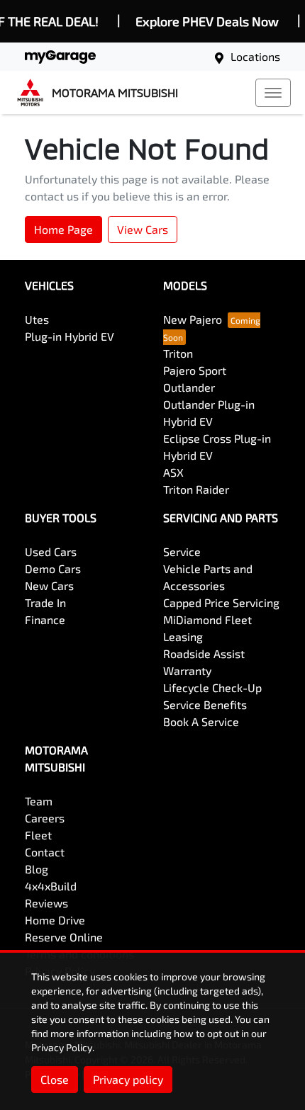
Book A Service (201, 721)
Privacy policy (128, 1079)
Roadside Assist (204, 653)
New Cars (49, 585)
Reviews (46, 903)
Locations (255, 56)
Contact (45, 852)
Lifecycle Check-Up (212, 687)
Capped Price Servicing (221, 602)
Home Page (63, 229)
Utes (37, 319)
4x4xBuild (51, 886)
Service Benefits (205, 704)
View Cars (142, 229)
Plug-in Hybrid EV (69, 336)
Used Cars (51, 551)
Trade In (45, 602)
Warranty (187, 670)
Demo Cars (53, 568)
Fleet (38, 835)
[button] (273, 93)
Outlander (189, 387)
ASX (173, 472)
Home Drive (55, 920)
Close (54, 1079)
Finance (45, 619)
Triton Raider (196, 489)
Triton (178, 353)
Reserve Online (64, 937)
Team (38, 801)
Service (182, 551)
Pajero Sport (194, 370)
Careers (45, 818)
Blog (36, 869)
